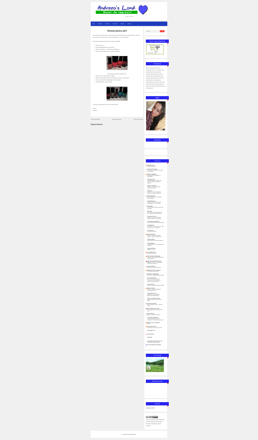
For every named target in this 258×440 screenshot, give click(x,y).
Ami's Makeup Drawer (153, 308)
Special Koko (150, 284)
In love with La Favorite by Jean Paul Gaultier (155, 171)
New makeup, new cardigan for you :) (155, 310)
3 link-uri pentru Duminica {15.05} (155, 285)
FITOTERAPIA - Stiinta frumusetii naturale (155, 245)
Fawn (148, 323)
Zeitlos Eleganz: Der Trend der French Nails (154, 197)
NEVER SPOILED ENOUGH (154, 261)
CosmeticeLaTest (151, 303)
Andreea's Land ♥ (132, 434)
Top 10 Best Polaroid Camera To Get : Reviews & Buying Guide (154, 213)
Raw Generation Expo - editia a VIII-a (154, 305)
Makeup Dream (151, 234)
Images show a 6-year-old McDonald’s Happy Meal (153, 295)
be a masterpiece (151, 277)
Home (93, 23)
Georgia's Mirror (151, 248)
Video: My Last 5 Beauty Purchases (155, 222)
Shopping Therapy (152, 169)
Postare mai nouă (95, 119)
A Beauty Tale (151, 179)
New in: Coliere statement (153, 314)
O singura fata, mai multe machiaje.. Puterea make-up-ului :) (155, 319)
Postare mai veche (138, 119)
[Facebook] (126, 16)
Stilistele (149, 337)
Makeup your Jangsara (153, 322)
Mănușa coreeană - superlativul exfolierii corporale (154, 263)
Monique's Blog (151, 196)
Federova (149, 190)
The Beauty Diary (152, 326)
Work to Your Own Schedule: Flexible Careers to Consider (154, 218)
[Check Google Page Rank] (149, 417)
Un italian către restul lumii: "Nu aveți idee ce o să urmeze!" (155, 227)
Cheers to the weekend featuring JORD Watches (155, 258)
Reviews (107, 23)
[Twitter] (128, 16)
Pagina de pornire (116, 119)
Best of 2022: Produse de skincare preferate (155, 208)
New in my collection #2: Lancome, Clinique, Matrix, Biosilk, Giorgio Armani (154, 280)
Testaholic (150, 206)
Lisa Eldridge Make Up (153, 221)
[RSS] (130, 16)
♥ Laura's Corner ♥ (152, 216)
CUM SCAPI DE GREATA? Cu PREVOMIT (154, 176)
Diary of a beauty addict (153, 298)
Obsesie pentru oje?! (117, 30)
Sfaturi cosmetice (152, 185)
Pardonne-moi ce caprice (154, 270)
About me (100, 23)
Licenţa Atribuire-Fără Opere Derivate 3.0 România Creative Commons (154, 423)
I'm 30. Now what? (151, 231)
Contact (129, 23)
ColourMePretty (151, 252)
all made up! (150, 230)
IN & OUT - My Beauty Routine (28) (155, 275)
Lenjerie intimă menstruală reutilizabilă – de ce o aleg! (154, 202)
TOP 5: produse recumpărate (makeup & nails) (154, 290)
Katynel (149, 211)
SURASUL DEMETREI (153, 274)
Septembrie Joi (151, 330)
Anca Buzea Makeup (152, 317)
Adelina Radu (151, 239)
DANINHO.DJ (150, 225)
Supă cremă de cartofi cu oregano (155, 240)
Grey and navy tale (151, 253)
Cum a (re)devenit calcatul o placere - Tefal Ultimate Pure (154, 236)
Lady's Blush (150, 334)
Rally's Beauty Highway (153, 256)
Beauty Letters (151, 288)
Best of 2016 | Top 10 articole (154, 267)
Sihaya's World (151, 266)
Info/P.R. (122, 23)
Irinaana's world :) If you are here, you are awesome (154, 341)
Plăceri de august (151, 166)
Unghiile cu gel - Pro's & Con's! (154, 327)
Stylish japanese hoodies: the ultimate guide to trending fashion (154, 181)
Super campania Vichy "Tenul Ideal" (154, 300)
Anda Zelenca (151, 243)
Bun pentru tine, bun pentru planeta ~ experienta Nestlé (154, 192)
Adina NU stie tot (152, 293)
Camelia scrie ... (151, 165)
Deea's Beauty (151, 313)
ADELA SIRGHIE (151, 174)
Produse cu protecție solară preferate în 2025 (153, 187)
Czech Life (115, 23)
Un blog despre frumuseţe (154, 344)
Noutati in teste (151, 249)
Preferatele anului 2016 (153, 271)
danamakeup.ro (151, 201)
